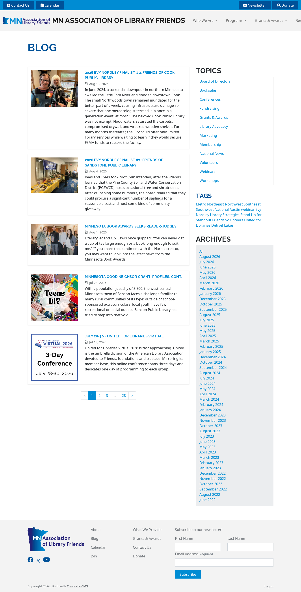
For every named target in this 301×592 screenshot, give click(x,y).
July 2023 (206, 436)
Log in (268, 586)
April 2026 (207, 277)
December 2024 (212, 357)
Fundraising (209, 108)
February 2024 (211, 404)
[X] (38, 560)
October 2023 (210, 425)
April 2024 (207, 394)
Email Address (194, 553)
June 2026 (207, 267)
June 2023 (207, 441)
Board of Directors (215, 81)
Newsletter (256, 5)
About (96, 529)
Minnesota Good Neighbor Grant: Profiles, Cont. (133, 277)
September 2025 (213, 309)
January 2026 (210, 293)
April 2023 (207, 452)
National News (212, 153)
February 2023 (211, 462)
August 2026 (209, 256)
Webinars (208, 171)
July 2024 (206, 378)
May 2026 (207, 272)
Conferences (210, 99)
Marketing (208, 135)
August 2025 (209, 314)
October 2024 (210, 362)
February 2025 (211, 346)
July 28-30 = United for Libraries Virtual (124, 336)
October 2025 (210, 304)
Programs (234, 20)
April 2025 (207, 335)
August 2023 (209, 431)
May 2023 (207, 446)
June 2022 (207, 499)
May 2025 (207, 330)
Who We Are (203, 20)
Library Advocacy (214, 126)
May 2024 (207, 388)
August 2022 (209, 494)
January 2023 (210, 468)
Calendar (51, 5)
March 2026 (209, 283)
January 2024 (210, 409)
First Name (184, 538)
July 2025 (206, 320)
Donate (287, 5)
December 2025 (212, 298)
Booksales (208, 90)
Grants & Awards (269, 20)
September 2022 (213, 489)
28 (124, 395)
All (201, 251)
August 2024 (209, 372)
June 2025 (207, 325)
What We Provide (147, 529)
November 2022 (212, 478)
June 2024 (207, 383)
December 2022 (212, 473)
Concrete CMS (77, 586)
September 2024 (213, 367)
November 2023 (212, 420)
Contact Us (20, 5)
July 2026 (206, 261)
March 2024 (209, 399)
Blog (94, 538)
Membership (210, 144)
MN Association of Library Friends (118, 20)
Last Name (236, 538)
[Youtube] (46, 560)
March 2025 (209, 341)
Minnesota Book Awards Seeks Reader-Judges (131, 226)
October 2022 (210, 483)
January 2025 (210, 351)
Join (94, 556)
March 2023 (209, 457)
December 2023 (212, 415)
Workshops (209, 180)
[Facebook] (30, 560)
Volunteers (209, 162)
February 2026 (211, 288)
